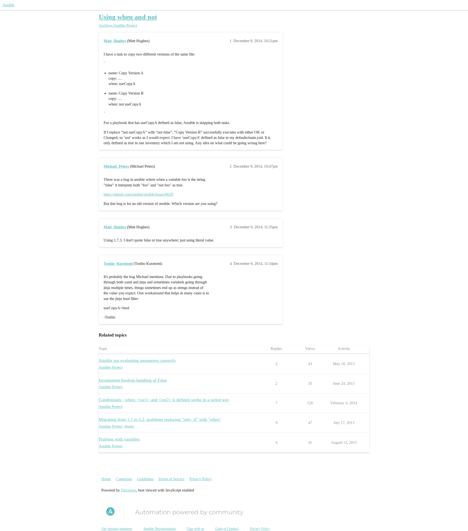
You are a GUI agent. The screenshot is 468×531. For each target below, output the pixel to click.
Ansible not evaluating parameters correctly (137, 360)
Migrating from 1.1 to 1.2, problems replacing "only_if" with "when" (160, 419)
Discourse (128, 490)
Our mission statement (116, 529)
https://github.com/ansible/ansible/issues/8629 (138, 194)
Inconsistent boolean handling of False (133, 380)
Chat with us (195, 529)
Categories (124, 479)
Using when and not (128, 17)
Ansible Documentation (159, 529)
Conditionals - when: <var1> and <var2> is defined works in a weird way (164, 399)
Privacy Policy (200, 479)
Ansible (8, 5)
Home (106, 479)
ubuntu (129, 426)
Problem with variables (119, 439)
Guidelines (145, 479)
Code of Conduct (227, 529)
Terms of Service (171, 479)
